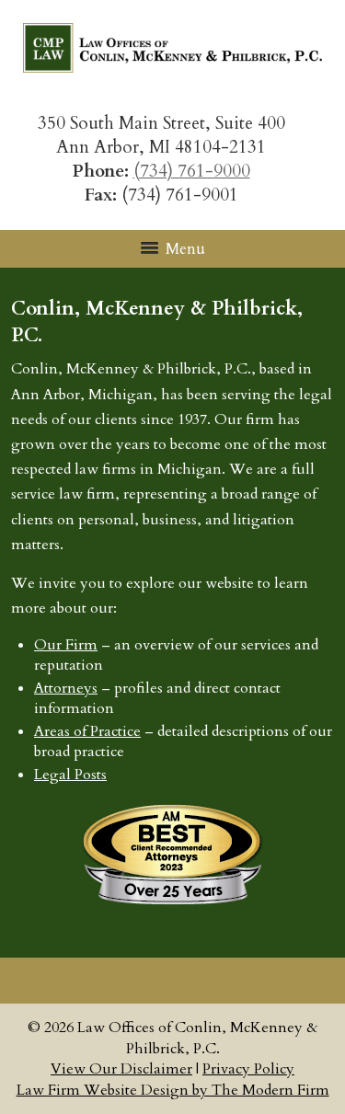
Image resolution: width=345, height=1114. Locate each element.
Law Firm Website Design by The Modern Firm (173, 1090)
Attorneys (66, 688)
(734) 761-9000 (191, 171)
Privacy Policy (248, 1069)
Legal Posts (70, 774)
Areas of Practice (87, 731)
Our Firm (66, 645)
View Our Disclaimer (121, 1069)
